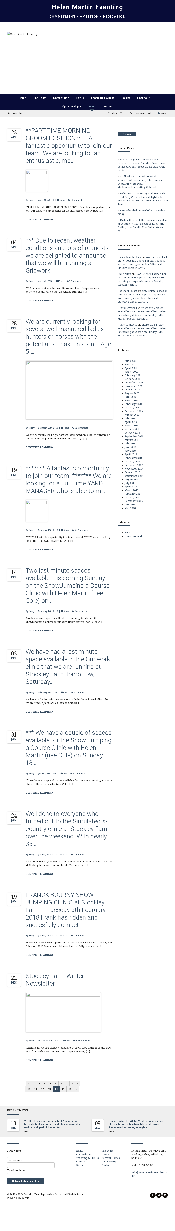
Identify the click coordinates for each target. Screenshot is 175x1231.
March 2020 (131, 400)
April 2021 (131, 368)
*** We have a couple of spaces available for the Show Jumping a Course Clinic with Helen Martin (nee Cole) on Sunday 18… (68, 747)
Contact (107, 106)
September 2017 (134, 475)
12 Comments (81, 428)
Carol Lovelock (128, 308)
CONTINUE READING (39, 219)
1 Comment (76, 200)
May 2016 (130, 508)
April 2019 (131, 422)
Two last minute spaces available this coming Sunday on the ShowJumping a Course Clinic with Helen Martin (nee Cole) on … (68, 585)
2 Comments (81, 611)
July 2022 (130, 361)
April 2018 (131, 454)
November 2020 (134, 386)
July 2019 (130, 418)
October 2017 (132, 472)
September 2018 (134, 436)
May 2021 (130, 364)
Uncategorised (142, 113)
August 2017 (132, 479)
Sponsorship (70, 106)
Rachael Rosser (128, 291)
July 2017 (130, 483)
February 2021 (133, 375)
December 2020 (134, 382)
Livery (80, 98)
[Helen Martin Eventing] (22, 33)
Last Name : (14, 1160)
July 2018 (130, 443)
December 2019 (134, 411)
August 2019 (132, 414)
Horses (142, 98)
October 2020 (132, 389)
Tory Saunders (128, 324)
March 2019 (131, 425)
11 (35, 1089)
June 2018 (130, 447)
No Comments (81, 530)
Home (22, 98)
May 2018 (130, 450)
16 (70, 1089)
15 (63, 1089)
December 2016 (134, 501)
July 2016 (130, 504)
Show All (117, 113)
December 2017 (134, 465)
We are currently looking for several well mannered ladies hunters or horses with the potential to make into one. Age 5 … (68, 336)
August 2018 (132, 440)
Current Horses (110, 1158)
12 (42, 1089)
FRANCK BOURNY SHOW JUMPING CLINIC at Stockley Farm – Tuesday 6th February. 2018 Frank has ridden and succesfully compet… (66, 910)
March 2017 (131, 490)
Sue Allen (125, 274)
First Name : (14, 1150)
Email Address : (17, 1170)
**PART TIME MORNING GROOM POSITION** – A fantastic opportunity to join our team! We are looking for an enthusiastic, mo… (69, 145)
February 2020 (133, 404)
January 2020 (132, 407)
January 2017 (132, 497)
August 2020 (132, 393)
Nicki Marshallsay (130, 257)
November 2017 (134, 468)
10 (29, 1089)
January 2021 (132, 378)
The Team (39, 98)
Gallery (125, 98)
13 (49, 1089)
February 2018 (133, 458)
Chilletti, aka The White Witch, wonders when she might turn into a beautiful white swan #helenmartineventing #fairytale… (136, 1124)
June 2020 (130, 396)
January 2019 (132, 429)
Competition (61, 98)
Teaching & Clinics (103, 98)
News (92, 106)
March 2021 (131, 371)
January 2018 (132, 461)
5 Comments (75, 281)
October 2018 (132, 432)
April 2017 (131, 486)
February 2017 (133, 493)
